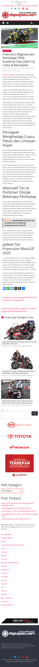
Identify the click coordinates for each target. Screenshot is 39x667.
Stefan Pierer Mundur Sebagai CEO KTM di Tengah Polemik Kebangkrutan (18, 309)
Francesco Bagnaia (29, 68)
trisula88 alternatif (6, 538)
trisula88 (3, 566)
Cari (2, 410)
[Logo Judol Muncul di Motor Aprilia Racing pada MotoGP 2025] (19, 322)
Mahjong (4, 594)
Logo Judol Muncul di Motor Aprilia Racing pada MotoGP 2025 (19, 343)
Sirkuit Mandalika (7, 70)
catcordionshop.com (7, 605)
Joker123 (4, 555)
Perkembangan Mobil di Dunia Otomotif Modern (16, 508)
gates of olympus (6, 598)
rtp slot (3, 548)
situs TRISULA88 (6, 534)
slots (2, 587)
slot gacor (4, 559)
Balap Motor (7, 51)
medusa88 (4, 577)
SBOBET (3, 541)
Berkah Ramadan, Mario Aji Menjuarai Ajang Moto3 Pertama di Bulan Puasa (17, 402)
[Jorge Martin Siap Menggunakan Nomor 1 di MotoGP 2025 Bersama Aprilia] (19, 351)
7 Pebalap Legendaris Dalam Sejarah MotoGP (15, 519)
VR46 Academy (16, 70)
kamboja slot (5, 570)
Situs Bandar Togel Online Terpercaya (12, 545)
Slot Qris (3, 591)
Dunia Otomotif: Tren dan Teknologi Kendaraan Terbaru (18, 511)
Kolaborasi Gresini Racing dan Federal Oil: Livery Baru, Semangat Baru (19, 298)
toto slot (3, 580)
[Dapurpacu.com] (3, 23)
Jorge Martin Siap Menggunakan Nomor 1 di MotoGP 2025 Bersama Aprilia (19, 372)
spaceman (4, 552)
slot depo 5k (5, 601)
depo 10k (4, 584)
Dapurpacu (18, 68)
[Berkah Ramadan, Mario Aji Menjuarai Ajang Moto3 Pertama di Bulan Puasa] (15, 381)
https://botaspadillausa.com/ (10, 563)
